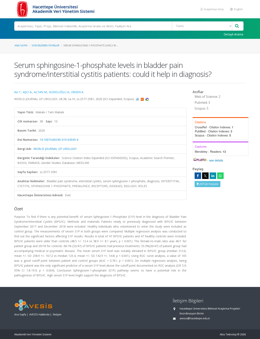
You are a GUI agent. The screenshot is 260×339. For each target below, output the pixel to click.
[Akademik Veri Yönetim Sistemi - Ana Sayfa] (22, 9)
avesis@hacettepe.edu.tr (195, 318)
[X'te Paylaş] (205, 175)
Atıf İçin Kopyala (208, 184)
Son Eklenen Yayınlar (45, 45)
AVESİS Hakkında (39, 314)
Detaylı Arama (233, 34)
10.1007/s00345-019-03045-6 (59, 140)
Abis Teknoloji (228, 334)
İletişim (57, 314)
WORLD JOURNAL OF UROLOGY (55, 149)
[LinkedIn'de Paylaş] (213, 175)
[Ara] (237, 26)
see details (216, 160)
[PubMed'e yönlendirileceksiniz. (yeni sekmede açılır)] (138, 99)
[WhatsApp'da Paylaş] (220, 175)
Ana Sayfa (21, 45)
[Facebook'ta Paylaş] (198, 175)
